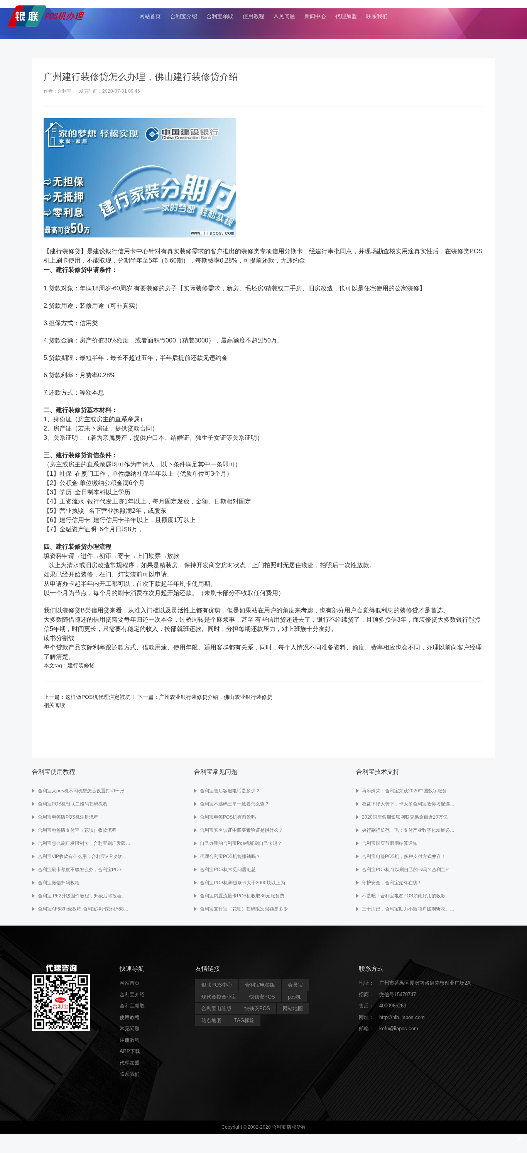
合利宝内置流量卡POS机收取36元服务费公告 (246, 896)
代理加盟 (346, 16)
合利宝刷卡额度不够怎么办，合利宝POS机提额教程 (84, 869)
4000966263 (392, 1006)
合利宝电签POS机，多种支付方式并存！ (404, 856)
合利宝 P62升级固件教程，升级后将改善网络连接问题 (84, 896)
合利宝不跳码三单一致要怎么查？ (234, 804)
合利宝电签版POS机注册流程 (68, 817)
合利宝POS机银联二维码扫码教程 (73, 804)
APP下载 (130, 1051)
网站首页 (150, 16)
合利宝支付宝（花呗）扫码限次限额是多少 (244, 909)
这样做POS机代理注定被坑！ (100, 697)
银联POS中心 (216, 985)
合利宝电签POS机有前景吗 (228, 817)
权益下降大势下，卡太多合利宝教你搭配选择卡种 (408, 804)
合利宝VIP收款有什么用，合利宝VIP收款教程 (84, 856)
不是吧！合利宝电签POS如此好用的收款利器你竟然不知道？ (408, 896)
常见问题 (284, 16)
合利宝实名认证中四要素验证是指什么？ (241, 830)
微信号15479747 (397, 994)
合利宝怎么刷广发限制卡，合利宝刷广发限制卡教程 (84, 843)
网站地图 (293, 1008)
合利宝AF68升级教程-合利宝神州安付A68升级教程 (84, 909)
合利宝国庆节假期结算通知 (389, 843)
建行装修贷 (81, 665)
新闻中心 (315, 16)
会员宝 (295, 985)
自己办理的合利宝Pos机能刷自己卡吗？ (241, 843)
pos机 (294, 997)
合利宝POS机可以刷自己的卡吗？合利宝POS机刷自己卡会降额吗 (408, 869)
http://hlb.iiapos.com (402, 1017)
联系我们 (377, 16)
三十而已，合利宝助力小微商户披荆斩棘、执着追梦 (408, 909)
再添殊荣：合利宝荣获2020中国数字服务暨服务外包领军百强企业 (408, 791)
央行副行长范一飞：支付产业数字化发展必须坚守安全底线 (408, 830)
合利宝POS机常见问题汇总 (228, 869)
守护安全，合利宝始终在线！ (392, 882)
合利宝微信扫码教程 (58, 882)
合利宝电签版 (260, 985)
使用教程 (253, 16)
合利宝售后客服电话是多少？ (230, 791)
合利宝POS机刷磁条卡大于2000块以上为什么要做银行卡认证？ (246, 882)
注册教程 (130, 1040)
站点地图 (211, 1020)
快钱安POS (262, 997)
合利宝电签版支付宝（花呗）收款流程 (77, 830)
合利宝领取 (219, 16)
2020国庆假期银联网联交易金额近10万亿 (405, 817)
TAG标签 (244, 1020)
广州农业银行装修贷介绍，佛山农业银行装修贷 (215, 697)
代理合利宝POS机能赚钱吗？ (230, 856)
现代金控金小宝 (218, 997)
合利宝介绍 (183, 16)
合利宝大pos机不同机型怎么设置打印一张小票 (84, 791)
